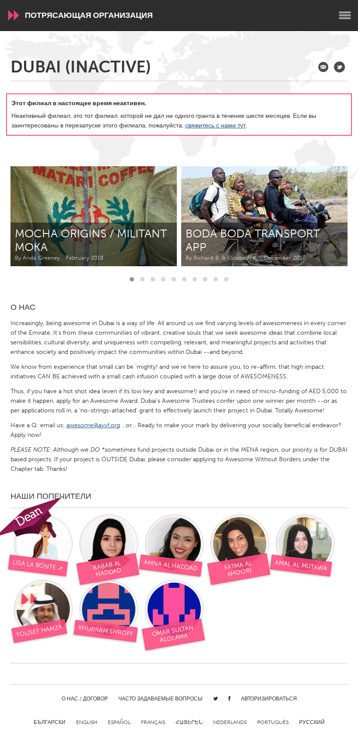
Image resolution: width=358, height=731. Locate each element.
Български (49, 722)
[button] (132, 279)
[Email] (323, 67)
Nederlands (230, 722)
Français (153, 722)
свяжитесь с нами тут (215, 125)
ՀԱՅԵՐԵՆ (189, 722)
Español (119, 722)
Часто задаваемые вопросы (160, 699)
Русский (312, 722)
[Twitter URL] (339, 67)
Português (273, 722)
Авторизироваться (269, 699)
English (86, 722)
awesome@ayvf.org (93, 425)
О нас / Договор (85, 699)
